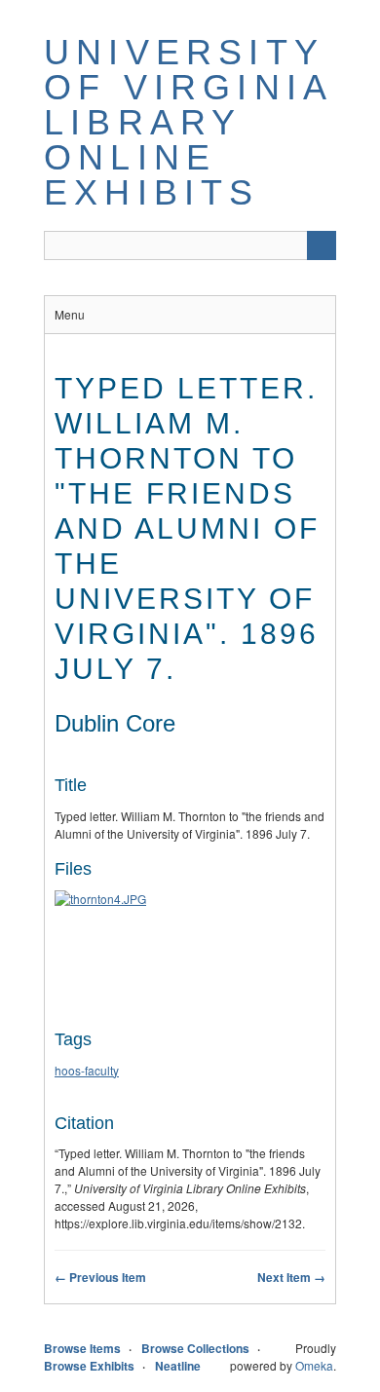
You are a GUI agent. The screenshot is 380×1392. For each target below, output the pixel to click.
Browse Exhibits (89, 1365)
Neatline (178, 1365)
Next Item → (291, 1277)
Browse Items (82, 1348)
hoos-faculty (87, 1070)
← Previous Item (100, 1277)
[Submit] (321, 245)
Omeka (314, 1365)
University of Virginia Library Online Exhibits (187, 122)
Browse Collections (195, 1348)
